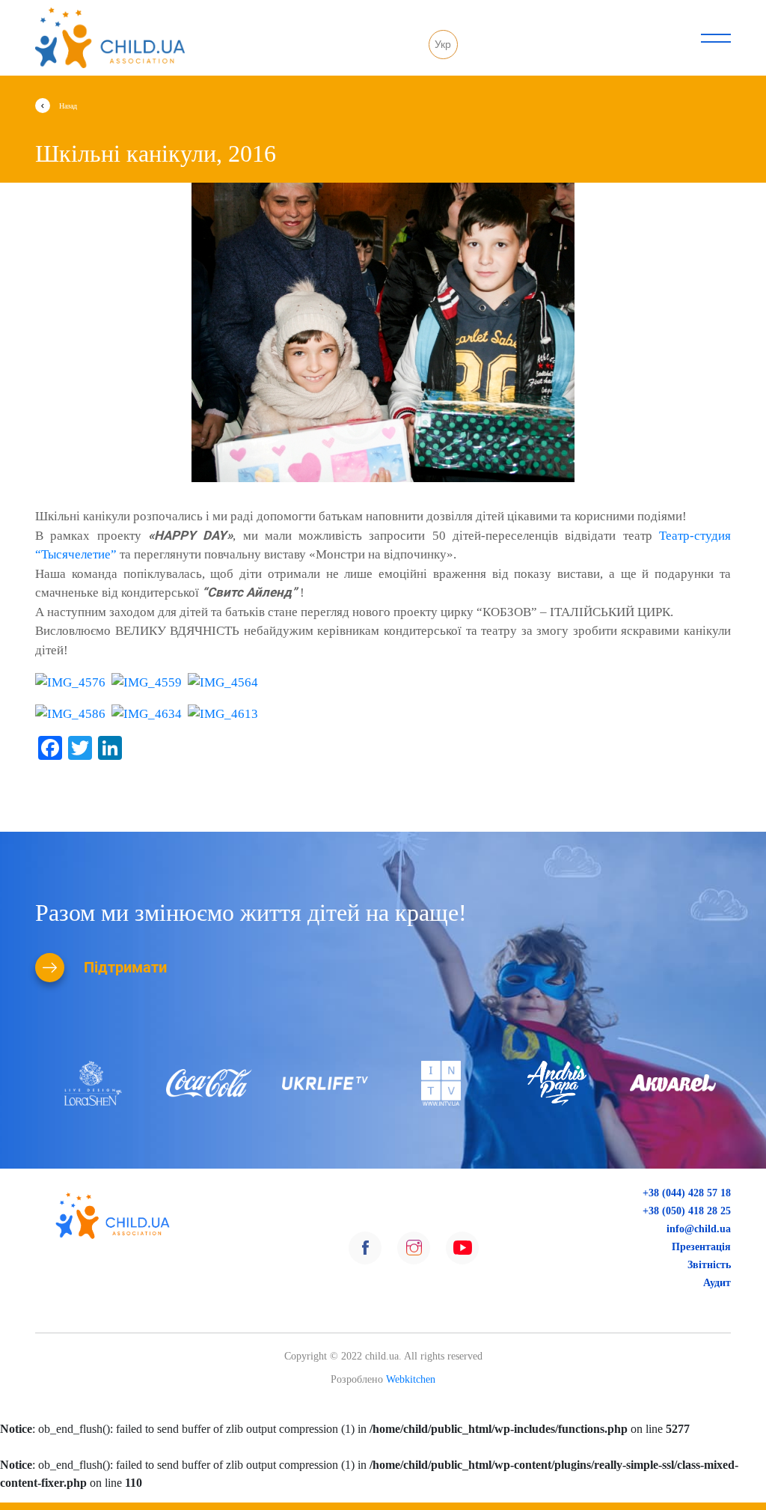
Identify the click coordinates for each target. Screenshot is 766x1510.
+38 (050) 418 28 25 (684, 1211)
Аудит (716, 1282)
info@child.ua (699, 1229)
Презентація (700, 1246)
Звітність (709, 1264)
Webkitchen (410, 1379)
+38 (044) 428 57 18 (684, 1193)
